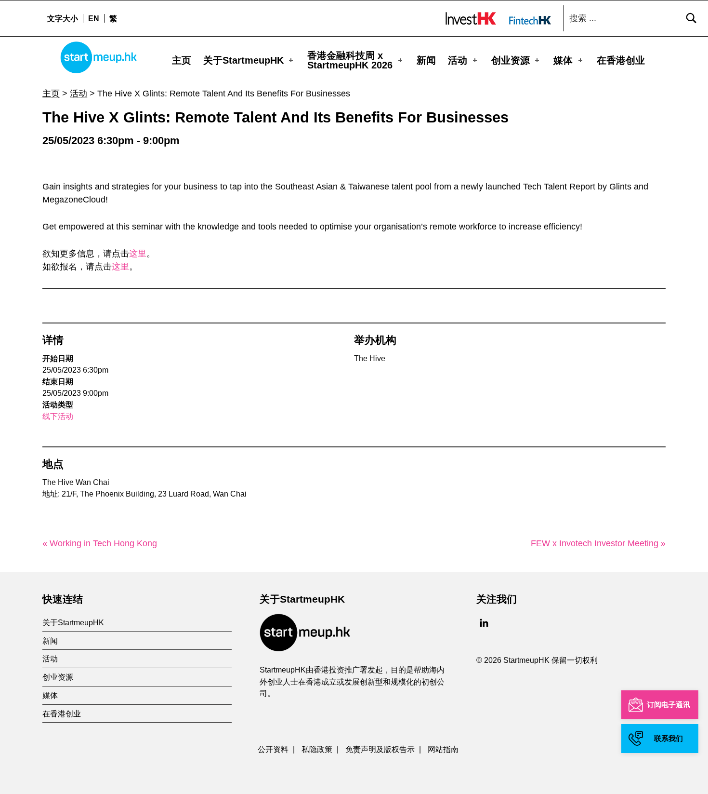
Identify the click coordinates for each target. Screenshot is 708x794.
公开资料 (273, 749)
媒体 (563, 60)
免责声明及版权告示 (380, 749)
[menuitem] (93, 18)
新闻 (426, 60)
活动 (457, 60)
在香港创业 (621, 60)
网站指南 (443, 749)
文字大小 (62, 18)
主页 (181, 60)
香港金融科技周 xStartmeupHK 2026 (350, 60)
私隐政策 (317, 749)
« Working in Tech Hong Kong (99, 543)
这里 (137, 253)
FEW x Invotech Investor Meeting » (598, 543)
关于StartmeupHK (243, 60)
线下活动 (57, 416)
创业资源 (510, 60)
